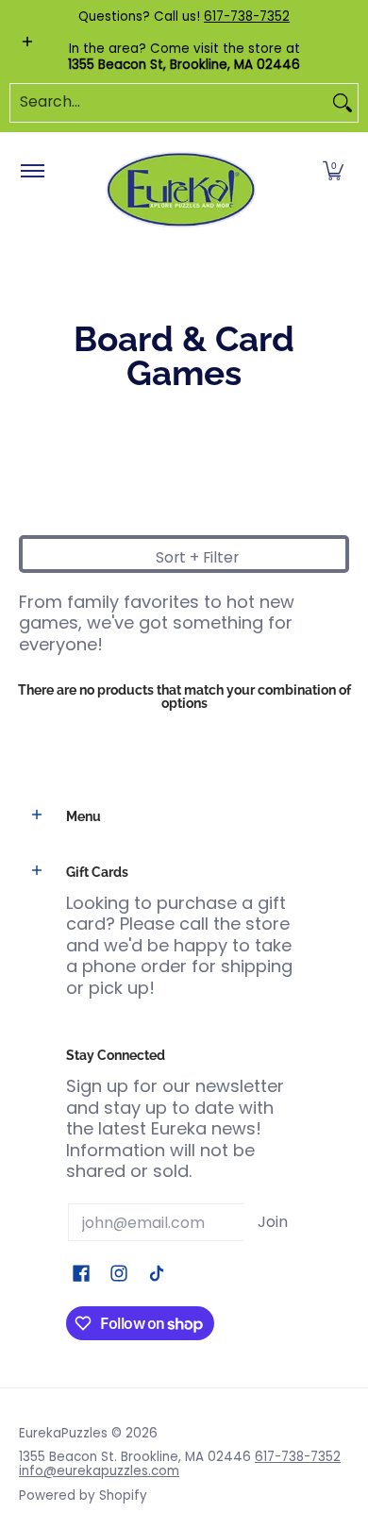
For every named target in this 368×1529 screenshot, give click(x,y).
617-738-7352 (247, 16)
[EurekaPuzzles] (181, 190)
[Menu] (31, 171)
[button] (333, 171)
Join (273, 1222)
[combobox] (168, 103)
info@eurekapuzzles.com (99, 1471)
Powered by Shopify (83, 1495)
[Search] (342, 103)
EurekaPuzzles (63, 1433)
